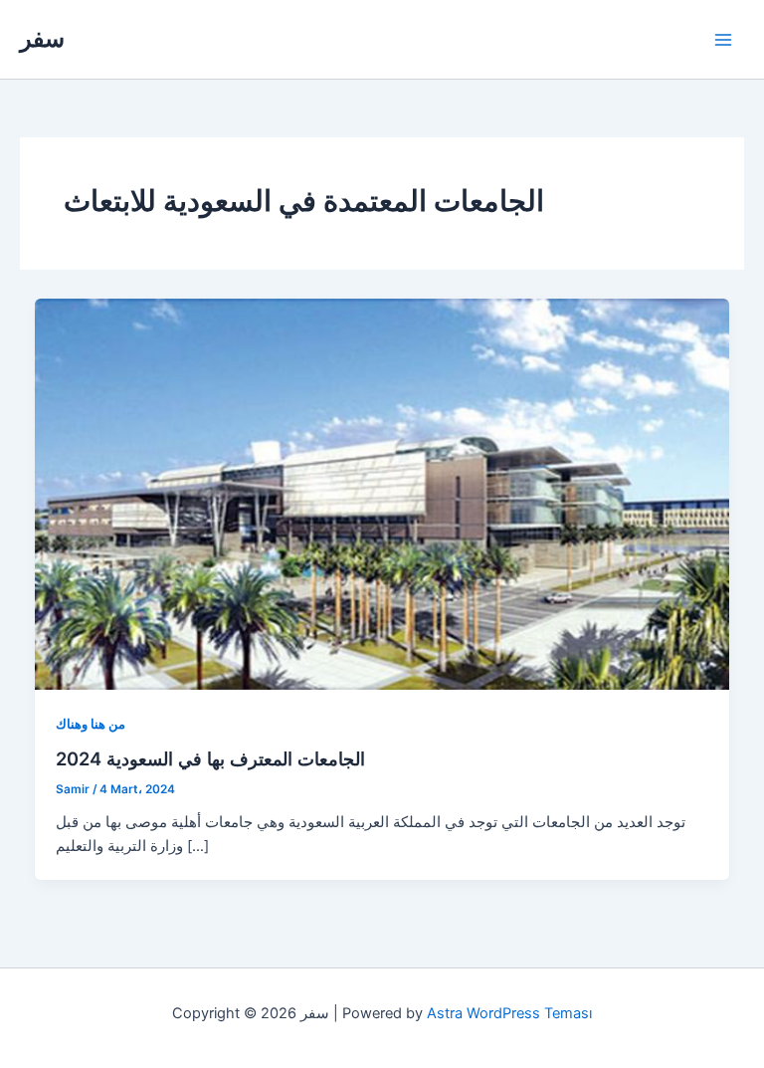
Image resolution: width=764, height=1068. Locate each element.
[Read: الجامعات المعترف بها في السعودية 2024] (382, 493)
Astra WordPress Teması (509, 1013)
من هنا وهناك (90, 724)
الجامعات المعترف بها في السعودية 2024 (210, 758)
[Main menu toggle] (723, 40)
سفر (42, 38)
